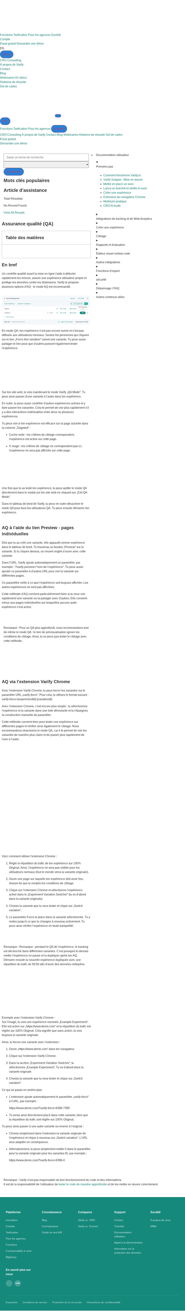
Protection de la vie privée (67, 1302)
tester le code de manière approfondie (83, 1184)
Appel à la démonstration (128, 1242)
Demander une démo (30, 43)
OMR (18, 1283)
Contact (51, 134)
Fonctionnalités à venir (19, 1250)
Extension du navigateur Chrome (124, 197)
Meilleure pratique (114, 201)
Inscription (12, 1220)
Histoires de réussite (92, 134)
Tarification (20, 34)
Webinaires (70, 134)
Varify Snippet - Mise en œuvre (123, 179)
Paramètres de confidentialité (103, 1302)
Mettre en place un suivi (118, 184)
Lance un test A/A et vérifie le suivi (125, 188)
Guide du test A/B (52, 1232)
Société (56, 34)
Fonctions (6, 34)
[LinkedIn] (9, 1283)
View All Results (14, 212)
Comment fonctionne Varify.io (122, 175)
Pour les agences (39, 34)
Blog (60, 134)
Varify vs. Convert (88, 1226)
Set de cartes (114, 134)
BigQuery (11, 1257)
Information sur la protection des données (127, 1250)
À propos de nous (160, 1220)
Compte (5, 39)
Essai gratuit (8, 43)
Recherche (14, 171)
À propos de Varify (33, 134)
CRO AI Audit (111, 205)
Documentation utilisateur (112, 155)
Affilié (153, 1226)
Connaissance (50, 1226)
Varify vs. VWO (86, 1220)
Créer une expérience (117, 192)
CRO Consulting (10, 134)
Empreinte (12, 1302)
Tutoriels (119, 1226)
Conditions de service (35, 1302)
